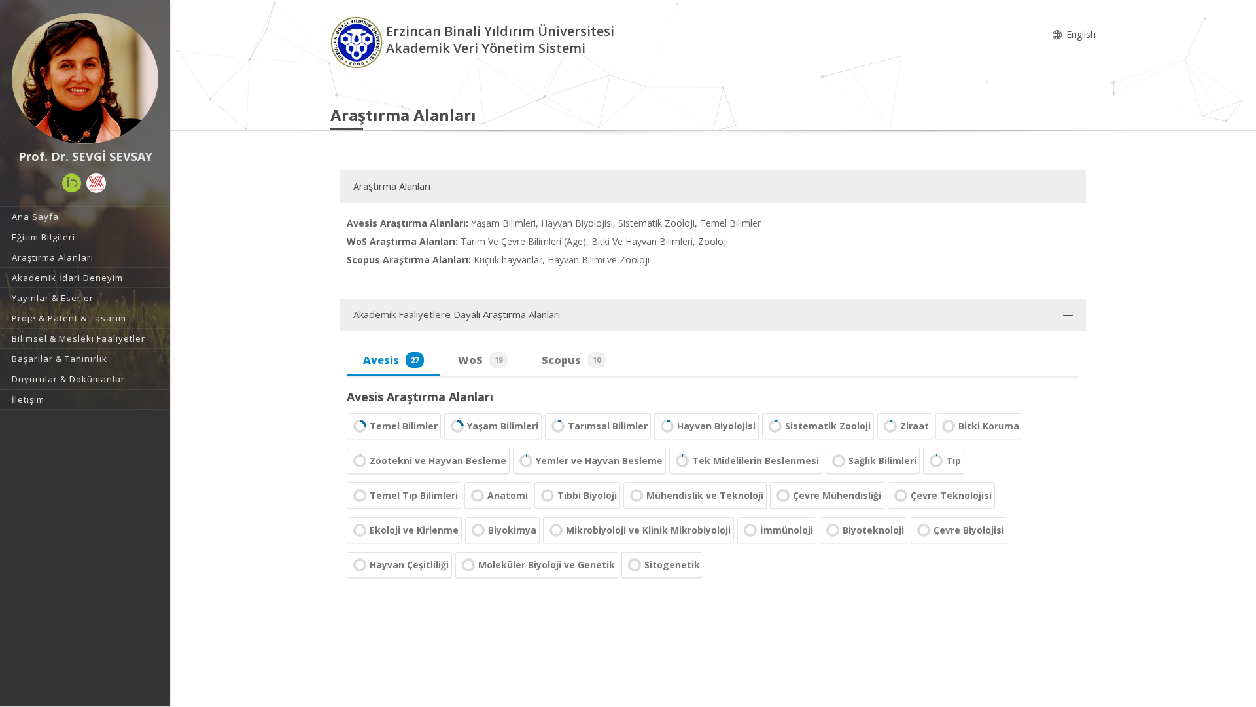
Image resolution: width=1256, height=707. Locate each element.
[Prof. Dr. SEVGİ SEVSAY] (85, 78)
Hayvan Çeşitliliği (409, 564)
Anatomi (507, 495)
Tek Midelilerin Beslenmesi (755, 460)
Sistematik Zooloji (828, 426)
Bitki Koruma (988, 426)
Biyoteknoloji (873, 530)
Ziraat (914, 426)
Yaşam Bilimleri (502, 426)
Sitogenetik (672, 564)
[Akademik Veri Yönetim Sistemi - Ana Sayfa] (358, 41)
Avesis (391, 360)
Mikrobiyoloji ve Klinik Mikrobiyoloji (648, 530)
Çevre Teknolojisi (951, 495)
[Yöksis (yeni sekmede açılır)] (96, 183)
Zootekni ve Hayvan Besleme (438, 460)
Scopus (571, 360)
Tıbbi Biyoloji (587, 495)
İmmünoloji (786, 530)
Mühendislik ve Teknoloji (704, 495)
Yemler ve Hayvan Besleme (599, 460)
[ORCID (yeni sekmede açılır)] (72, 183)
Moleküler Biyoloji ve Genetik (546, 564)
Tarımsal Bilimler (608, 426)
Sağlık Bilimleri (882, 460)
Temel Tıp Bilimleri (414, 495)
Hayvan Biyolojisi (716, 426)
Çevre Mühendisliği (837, 495)
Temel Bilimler (404, 426)
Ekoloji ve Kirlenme (414, 530)
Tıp (953, 460)
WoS (480, 360)
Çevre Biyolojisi (968, 530)
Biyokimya (512, 530)
